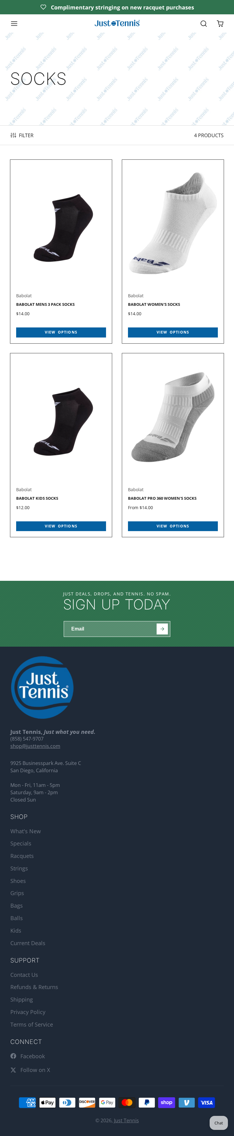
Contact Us (24, 974)
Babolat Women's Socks (173, 251)
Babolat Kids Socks (61, 445)
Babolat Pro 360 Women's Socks (173, 445)
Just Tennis (126, 1120)
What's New (25, 831)
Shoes (18, 880)
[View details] (42, 688)
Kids (15, 930)
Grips (17, 893)
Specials (20, 843)
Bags (16, 905)
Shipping (21, 999)
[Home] (117, 23)
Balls (16, 918)
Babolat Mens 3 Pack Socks (61, 251)
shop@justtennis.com (35, 746)
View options (61, 332)
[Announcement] (117, 7)
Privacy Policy (27, 1012)
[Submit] (162, 629)
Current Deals (27, 943)
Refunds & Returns (34, 987)
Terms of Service (31, 1024)
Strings (19, 868)
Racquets (22, 855)
